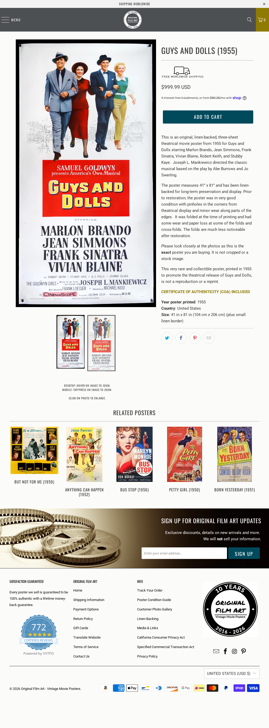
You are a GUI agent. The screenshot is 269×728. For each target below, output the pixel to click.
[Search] (250, 19)
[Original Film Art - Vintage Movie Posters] (133, 20)
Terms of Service (86, 647)
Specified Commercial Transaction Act (165, 647)
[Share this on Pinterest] (195, 338)
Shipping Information (88, 600)
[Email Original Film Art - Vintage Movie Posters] (216, 651)
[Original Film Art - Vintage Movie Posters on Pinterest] (244, 651)
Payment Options (86, 609)
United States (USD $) (228, 673)
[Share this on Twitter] (167, 338)
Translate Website (87, 637)
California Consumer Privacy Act (161, 637)
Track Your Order (149, 590)
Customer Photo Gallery (154, 609)
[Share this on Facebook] (181, 338)
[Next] (253, 462)
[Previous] (15, 462)
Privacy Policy (147, 656)
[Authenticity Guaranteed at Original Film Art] (9, 659)
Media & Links (147, 628)
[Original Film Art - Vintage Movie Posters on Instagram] (235, 651)
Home (77, 590)
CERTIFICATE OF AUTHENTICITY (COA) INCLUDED (205, 291)
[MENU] (2, 19)
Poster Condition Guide (154, 600)
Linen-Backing (147, 619)
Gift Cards (80, 628)
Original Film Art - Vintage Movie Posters (50, 689)
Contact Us (81, 656)
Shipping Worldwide (134, 4)
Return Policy (83, 619)
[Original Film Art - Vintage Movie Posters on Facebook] (226, 651)
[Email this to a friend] (209, 338)
